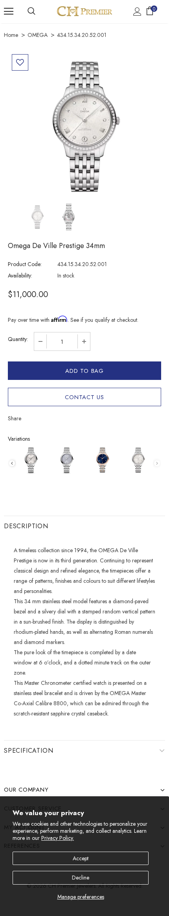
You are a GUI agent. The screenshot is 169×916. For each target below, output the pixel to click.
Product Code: (25, 264)
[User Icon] (137, 11)
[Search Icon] (31, 11)
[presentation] (12, 463)
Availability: (20, 275)
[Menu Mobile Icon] (8, 11)
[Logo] (84, 11)
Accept (80, 858)
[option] (84, 126)
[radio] (31, 460)
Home (11, 35)
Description (26, 526)
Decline (80, 877)
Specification (28, 750)
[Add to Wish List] (20, 62)
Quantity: (18, 339)
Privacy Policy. (57, 838)
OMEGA (38, 35)
